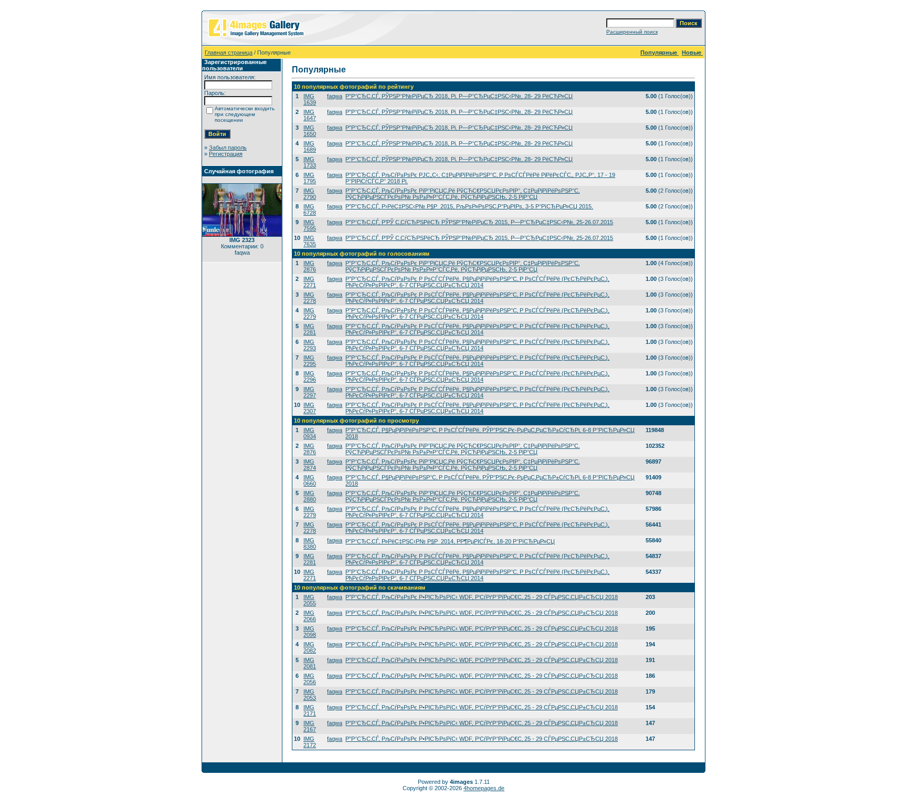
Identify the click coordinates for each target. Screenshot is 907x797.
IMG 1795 (309, 178)
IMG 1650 (309, 130)
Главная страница (228, 52)
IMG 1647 (309, 115)
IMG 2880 (309, 496)
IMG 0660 (309, 480)
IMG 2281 (309, 329)
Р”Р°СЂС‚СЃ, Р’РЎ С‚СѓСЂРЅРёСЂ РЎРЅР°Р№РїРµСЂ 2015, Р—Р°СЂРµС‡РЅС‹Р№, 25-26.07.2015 (479, 222)
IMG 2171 (309, 710)
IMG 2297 (309, 392)
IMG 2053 (309, 694)
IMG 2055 (309, 600)
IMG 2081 (309, 663)
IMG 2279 (309, 313)
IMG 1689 (309, 146)
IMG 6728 (309, 209)
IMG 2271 (309, 282)
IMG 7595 (309, 225)
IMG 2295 (309, 360)
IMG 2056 (309, 679)
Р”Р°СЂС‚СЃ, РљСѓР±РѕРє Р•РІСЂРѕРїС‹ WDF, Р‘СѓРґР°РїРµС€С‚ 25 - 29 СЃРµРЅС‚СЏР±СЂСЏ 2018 (481, 597)
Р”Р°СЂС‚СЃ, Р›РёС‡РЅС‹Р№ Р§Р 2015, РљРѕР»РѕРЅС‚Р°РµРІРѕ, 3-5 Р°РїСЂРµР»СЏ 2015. (469, 206)
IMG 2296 (309, 376)
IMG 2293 (309, 345)
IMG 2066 (309, 616)
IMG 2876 (309, 266)
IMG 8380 (309, 543)
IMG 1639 (309, 99)
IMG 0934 (309, 433)
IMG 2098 (309, 631)
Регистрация (225, 154)
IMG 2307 (309, 408)
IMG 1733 (309, 162)
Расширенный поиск (632, 32)
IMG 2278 (309, 297)
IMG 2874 (309, 464)
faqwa (334, 96)
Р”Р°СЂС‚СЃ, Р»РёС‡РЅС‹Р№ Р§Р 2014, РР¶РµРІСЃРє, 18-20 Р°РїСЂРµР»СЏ (450, 541)
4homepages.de (483, 788)
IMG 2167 (309, 726)
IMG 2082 (309, 647)
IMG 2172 (309, 742)
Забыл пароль (228, 147)
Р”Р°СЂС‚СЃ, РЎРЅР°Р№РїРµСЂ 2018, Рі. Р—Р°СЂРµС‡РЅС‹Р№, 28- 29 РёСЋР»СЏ (459, 96)
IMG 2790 (309, 193)
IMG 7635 (309, 241)
